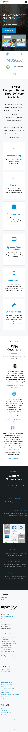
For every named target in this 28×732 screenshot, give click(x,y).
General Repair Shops (6, 645)
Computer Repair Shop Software (9, 637)
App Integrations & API (6, 692)
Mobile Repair (4, 698)
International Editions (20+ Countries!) (10, 694)
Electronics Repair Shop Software (9, 658)
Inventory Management (6, 674)
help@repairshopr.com (7, 616)
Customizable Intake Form (7, 682)
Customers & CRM (5, 676)
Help (2, 708)
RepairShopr (4, 597)
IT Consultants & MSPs (6, 639)
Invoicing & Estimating (6, 684)
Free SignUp (9, 30)
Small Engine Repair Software (8, 656)
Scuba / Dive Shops (5, 649)
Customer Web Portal (6, 678)
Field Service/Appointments (7, 688)
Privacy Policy (4, 710)
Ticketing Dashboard (6, 680)
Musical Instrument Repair (7, 651)
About (3, 618)
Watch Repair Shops (6, 647)
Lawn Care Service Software (8, 660)
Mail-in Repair (4, 696)
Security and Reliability (6, 712)
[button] (13, 545)
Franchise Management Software (9, 643)
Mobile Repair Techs (6, 653)
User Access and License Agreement (10, 719)
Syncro (2, 599)
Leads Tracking (4, 690)
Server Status (4, 717)
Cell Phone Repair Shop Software (9, 641)
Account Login (4, 714)
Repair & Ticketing (5, 669)
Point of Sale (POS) (5, 671)
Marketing (3, 686)
